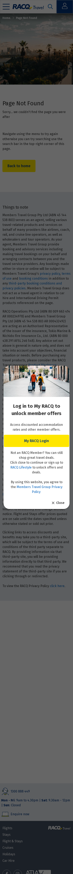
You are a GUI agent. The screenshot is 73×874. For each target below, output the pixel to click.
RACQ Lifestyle (21, 467)
